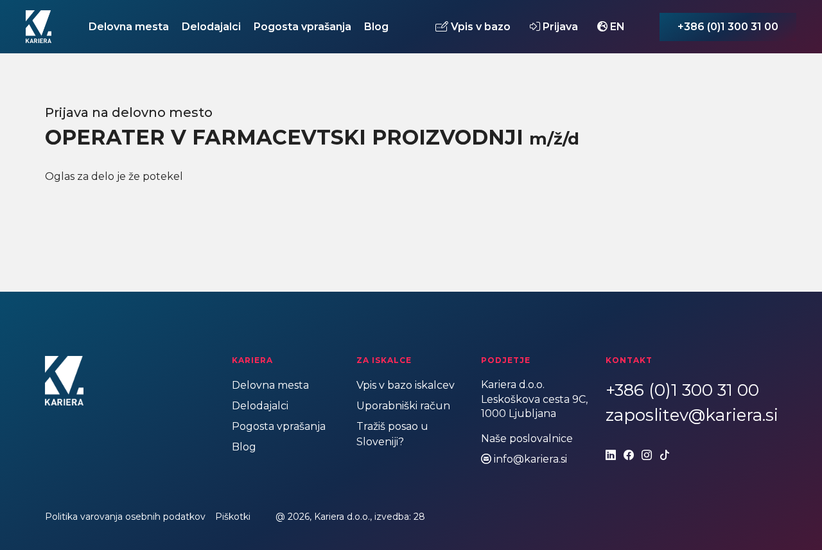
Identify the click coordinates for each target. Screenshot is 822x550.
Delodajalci (211, 27)
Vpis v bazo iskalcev (405, 385)
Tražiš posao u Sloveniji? (392, 434)
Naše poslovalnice (527, 438)
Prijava (559, 26)
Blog (376, 27)
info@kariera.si (530, 459)
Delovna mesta (129, 27)
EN (616, 26)
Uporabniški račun (403, 406)
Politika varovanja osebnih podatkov (125, 516)
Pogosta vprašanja (302, 27)
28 (419, 516)
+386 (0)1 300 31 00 (728, 27)
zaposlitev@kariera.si (692, 415)
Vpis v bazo (479, 26)
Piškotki (232, 516)
